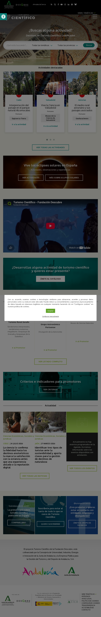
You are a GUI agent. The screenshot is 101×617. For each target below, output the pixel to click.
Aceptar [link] (50, 311)
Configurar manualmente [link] (50, 316)
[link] (3, 16)
